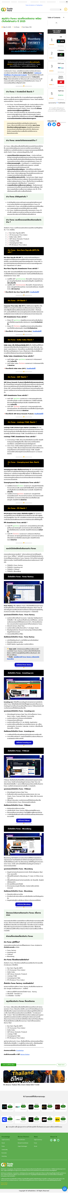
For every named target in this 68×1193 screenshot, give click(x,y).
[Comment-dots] (64, 1188)
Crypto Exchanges (22, 1146)
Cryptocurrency (6, 1139)
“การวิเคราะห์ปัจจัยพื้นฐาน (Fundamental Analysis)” (22, 74)
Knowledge (20, 1050)
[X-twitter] (55, 1140)
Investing (4, 1156)
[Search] (60, 9)
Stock (3, 1143)
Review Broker (25, 1054)
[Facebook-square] (51, 1140)
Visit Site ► (61, 46)
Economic (4, 1153)
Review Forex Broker (23, 1143)
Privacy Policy (4, 1183)
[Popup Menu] (65, 9)
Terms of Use (4, 1184)
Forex (3, 1146)
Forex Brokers (21, 1139)
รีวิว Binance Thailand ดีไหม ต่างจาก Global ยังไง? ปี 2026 (21, 1085)
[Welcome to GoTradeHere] (7, 9)
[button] (63, 17)
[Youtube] (58, 1140)
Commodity (5, 1149)
